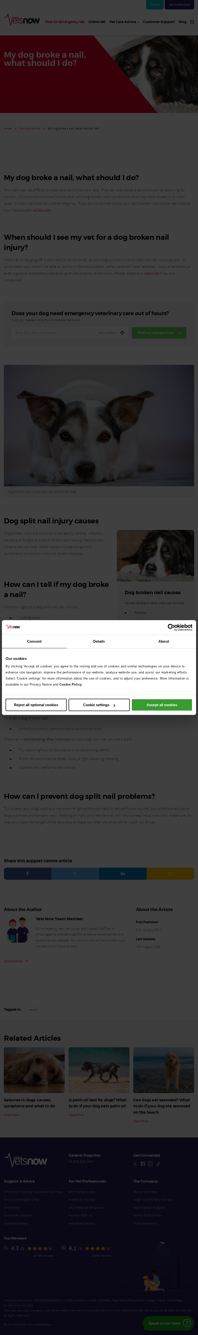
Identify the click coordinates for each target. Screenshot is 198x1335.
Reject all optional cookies (36, 705)
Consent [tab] (34, 641)
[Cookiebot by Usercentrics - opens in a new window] (171, 627)
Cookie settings (96, 705)
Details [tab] (99, 641)
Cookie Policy (70, 684)
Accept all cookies (162, 705)
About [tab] (163, 641)
